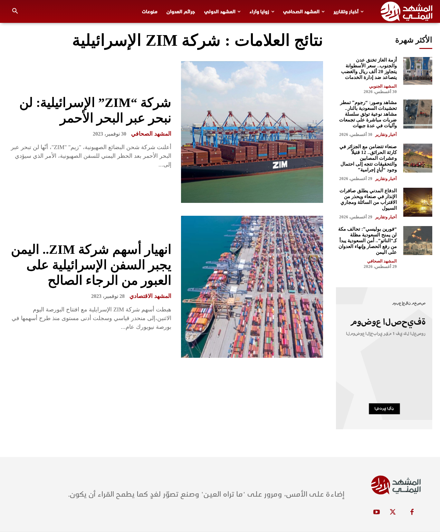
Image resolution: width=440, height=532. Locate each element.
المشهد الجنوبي (383, 86)
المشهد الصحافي (151, 134)
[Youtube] (376, 512)
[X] (393, 512)
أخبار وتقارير (386, 134)
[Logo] (406, 11)
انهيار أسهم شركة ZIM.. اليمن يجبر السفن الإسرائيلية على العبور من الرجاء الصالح (91, 265)
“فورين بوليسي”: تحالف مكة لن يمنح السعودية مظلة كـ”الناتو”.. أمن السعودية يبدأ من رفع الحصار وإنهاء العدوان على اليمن (367, 240)
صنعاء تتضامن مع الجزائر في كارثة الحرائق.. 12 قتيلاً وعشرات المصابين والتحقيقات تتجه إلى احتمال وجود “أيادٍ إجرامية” (368, 158)
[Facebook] (412, 512)
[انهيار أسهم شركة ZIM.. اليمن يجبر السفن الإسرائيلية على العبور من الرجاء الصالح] (252, 286)
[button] (15, 11)
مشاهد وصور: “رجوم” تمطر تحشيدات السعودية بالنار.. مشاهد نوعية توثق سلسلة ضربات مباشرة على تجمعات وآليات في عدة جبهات (368, 114)
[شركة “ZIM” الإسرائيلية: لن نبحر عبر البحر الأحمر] (252, 132)
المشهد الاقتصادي (150, 296)
